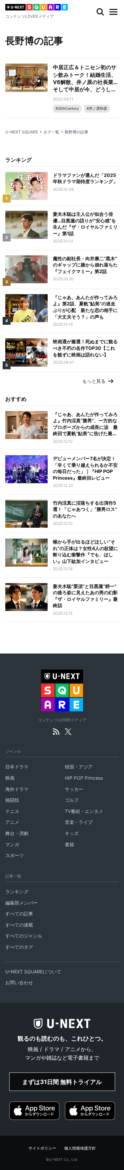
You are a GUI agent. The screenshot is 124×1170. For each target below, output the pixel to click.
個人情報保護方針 (80, 1148)
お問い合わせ (19, 982)
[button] (113, 12)
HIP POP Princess (84, 778)
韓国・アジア (79, 766)
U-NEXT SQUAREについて (33, 971)
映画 (10, 778)
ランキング (16, 891)
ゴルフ (72, 800)
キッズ (72, 833)
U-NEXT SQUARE (21, 131)
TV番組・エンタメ (84, 811)
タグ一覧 (51, 131)
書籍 (69, 844)
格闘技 (12, 800)
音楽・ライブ (79, 822)
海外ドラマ (16, 789)
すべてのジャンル (23, 935)
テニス (12, 811)
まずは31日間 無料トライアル (62, 1081)
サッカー (74, 789)
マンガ (12, 844)
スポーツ (14, 855)
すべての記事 (19, 913)
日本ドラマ (16, 766)
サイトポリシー (42, 1148)
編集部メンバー (21, 902)
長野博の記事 (76, 131)
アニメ (12, 822)
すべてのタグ (19, 947)
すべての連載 (19, 925)
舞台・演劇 (16, 833)
